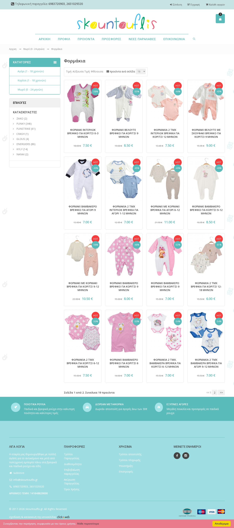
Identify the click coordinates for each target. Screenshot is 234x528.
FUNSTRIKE (23, 128)
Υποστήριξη (126, 466)
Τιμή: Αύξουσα (75, 71)
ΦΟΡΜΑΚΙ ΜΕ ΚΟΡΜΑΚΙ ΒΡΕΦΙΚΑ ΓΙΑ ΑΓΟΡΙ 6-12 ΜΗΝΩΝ (165, 210)
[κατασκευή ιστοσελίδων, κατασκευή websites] (63, 517)
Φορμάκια (56, 49)
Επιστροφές (126, 471)
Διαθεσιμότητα (73, 464)
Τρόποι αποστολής (130, 454)
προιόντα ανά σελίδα (122, 71)
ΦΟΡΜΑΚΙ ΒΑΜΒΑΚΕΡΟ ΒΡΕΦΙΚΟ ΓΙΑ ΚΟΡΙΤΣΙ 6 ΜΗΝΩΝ (124, 363)
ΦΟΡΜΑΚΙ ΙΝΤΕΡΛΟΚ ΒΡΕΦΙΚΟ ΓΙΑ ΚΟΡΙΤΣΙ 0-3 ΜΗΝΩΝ (82, 133)
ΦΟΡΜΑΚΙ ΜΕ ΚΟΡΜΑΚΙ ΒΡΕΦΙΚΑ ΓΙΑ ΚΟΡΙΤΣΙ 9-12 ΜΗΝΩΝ (83, 286)
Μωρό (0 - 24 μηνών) (34, 49)
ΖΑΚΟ (20, 118)
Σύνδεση (177, 4)
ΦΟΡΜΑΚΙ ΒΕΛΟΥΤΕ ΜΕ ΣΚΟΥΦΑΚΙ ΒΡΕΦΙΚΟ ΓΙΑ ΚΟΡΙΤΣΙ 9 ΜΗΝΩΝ (206, 133)
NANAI (20, 154)
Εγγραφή (195, 4)
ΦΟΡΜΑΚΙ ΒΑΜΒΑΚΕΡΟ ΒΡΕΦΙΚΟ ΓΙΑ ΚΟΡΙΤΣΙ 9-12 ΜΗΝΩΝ (206, 210)
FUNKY (20, 123)
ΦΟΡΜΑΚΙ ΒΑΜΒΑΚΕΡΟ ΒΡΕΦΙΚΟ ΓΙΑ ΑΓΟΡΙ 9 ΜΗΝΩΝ (83, 210)
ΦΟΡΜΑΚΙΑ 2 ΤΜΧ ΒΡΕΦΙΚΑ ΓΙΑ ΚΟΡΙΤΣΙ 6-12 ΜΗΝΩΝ (83, 363)
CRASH (20, 134)
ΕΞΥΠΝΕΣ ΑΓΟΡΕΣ (177, 404)
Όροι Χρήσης (71, 489)
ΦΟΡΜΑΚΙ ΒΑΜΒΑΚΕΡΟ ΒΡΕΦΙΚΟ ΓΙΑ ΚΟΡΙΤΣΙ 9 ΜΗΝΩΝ (124, 286)
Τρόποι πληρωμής (129, 460)
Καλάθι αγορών (216, 4)
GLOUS (20, 139)
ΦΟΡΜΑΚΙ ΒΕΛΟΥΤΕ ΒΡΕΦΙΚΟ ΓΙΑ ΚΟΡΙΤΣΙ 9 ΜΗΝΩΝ (124, 133)
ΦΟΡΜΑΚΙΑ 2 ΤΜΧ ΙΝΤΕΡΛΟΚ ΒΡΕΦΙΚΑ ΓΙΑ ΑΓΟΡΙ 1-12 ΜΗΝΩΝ (124, 210)
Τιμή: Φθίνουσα (93, 71)
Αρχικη (12, 49)
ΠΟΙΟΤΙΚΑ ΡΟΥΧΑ (34, 404)
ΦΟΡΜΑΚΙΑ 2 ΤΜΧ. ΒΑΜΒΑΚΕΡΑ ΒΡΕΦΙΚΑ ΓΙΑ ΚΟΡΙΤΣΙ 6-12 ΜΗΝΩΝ (165, 363)
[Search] (194, 38)
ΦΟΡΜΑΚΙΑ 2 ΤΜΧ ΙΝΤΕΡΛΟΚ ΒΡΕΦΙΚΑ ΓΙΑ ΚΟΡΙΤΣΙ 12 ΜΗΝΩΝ (165, 133)
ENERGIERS (23, 144)
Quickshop (83, 122)
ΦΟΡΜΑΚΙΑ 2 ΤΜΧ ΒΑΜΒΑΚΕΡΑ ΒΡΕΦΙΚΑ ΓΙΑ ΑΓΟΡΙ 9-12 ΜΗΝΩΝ (206, 363)
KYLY (19, 149)
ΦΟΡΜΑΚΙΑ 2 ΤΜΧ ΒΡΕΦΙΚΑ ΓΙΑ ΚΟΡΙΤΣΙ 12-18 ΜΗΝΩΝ (206, 286)
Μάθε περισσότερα (88, 523)
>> (221, 392)
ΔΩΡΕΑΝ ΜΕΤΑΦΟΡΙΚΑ (109, 404)
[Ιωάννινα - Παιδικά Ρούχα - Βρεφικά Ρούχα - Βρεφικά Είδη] (117, 21)
